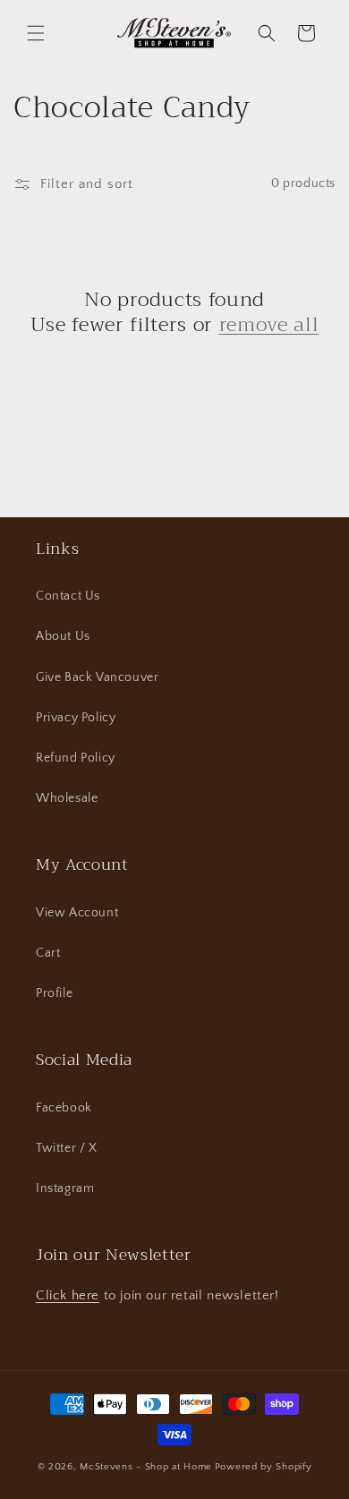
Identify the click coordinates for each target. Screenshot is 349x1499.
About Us (63, 636)
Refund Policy (75, 758)
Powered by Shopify (263, 1466)
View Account (77, 913)
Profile (54, 993)
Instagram (65, 1188)
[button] (35, 33)
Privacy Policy (75, 718)
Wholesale (67, 798)
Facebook (64, 1108)
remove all (269, 324)
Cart (48, 953)
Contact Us (68, 596)
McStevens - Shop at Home (146, 1466)
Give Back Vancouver (97, 677)
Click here (67, 1295)
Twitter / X (67, 1148)
